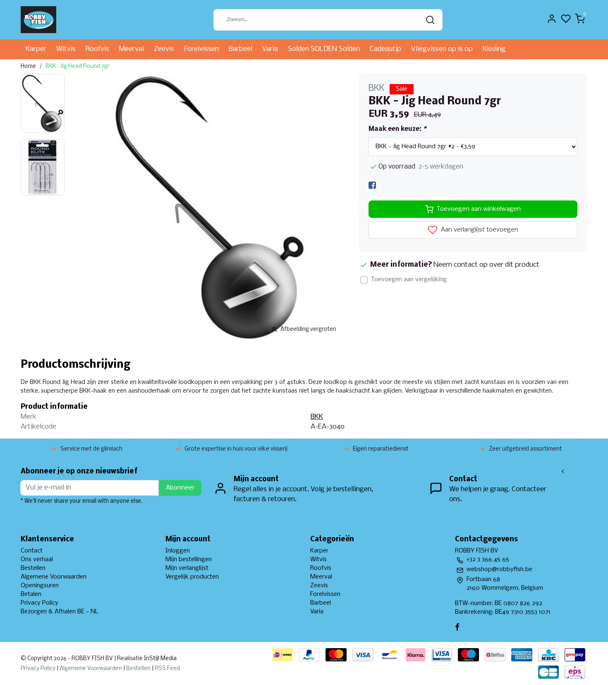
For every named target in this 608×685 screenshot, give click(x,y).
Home (28, 66)
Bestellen (33, 568)
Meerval (131, 49)
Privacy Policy (39, 603)
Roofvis (97, 49)
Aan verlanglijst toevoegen (478, 230)
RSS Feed (167, 669)
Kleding (494, 49)
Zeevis (164, 49)
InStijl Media (160, 659)
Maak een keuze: (397, 129)
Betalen (31, 594)
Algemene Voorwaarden (53, 577)
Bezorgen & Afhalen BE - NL (59, 611)
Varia (270, 49)
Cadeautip (385, 49)
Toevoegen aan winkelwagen (479, 209)
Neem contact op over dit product (486, 265)
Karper (36, 49)
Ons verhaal (37, 559)
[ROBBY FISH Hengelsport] (38, 19)
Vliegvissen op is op (442, 49)
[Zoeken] (430, 19)
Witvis (66, 49)
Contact (32, 551)
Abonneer (180, 488)
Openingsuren (40, 585)
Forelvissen (201, 49)
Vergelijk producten (192, 577)
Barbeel (240, 49)
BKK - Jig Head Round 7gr (77, 66)
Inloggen (177, 551)
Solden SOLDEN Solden (324, 49)
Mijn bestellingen (188, 559)
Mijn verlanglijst (186, 568)
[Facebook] (372, 185)
